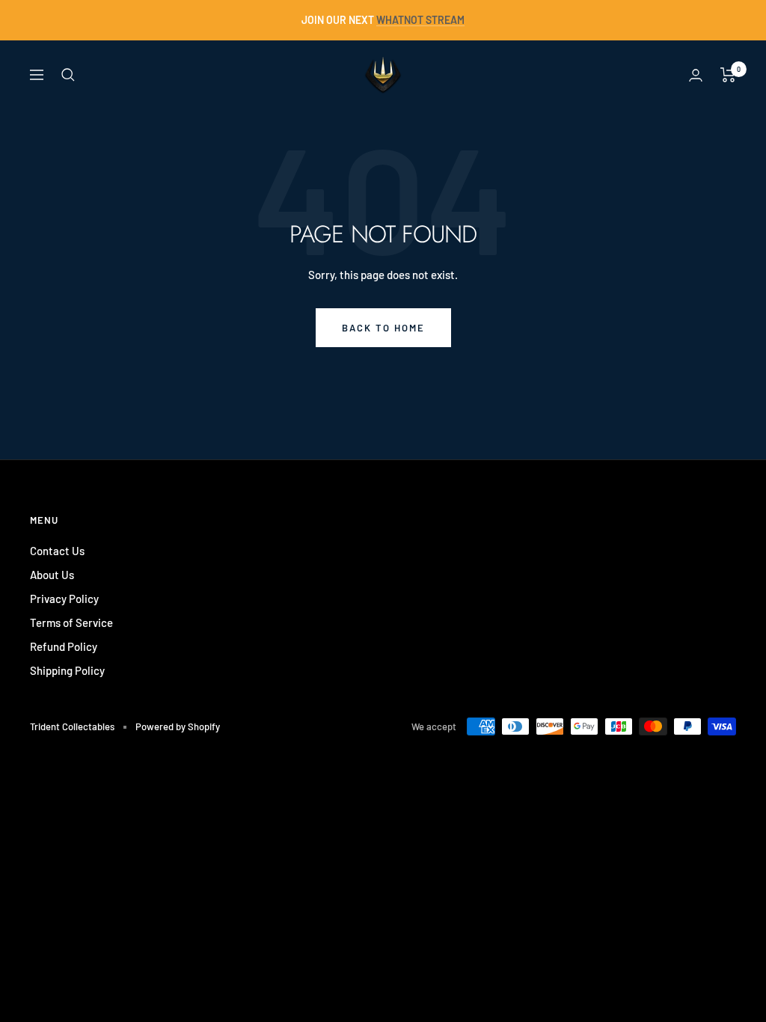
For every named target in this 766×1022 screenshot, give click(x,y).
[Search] (68, 75)
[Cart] (728, 74)
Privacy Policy (64, 598)
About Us (52, 574)
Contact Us (57, 550)
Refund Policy (63, 646)
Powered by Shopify (177, 726)
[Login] (695, 75)
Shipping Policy (67, 670)
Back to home (383, 328)
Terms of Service (71, 622)
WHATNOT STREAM (420, 19)
